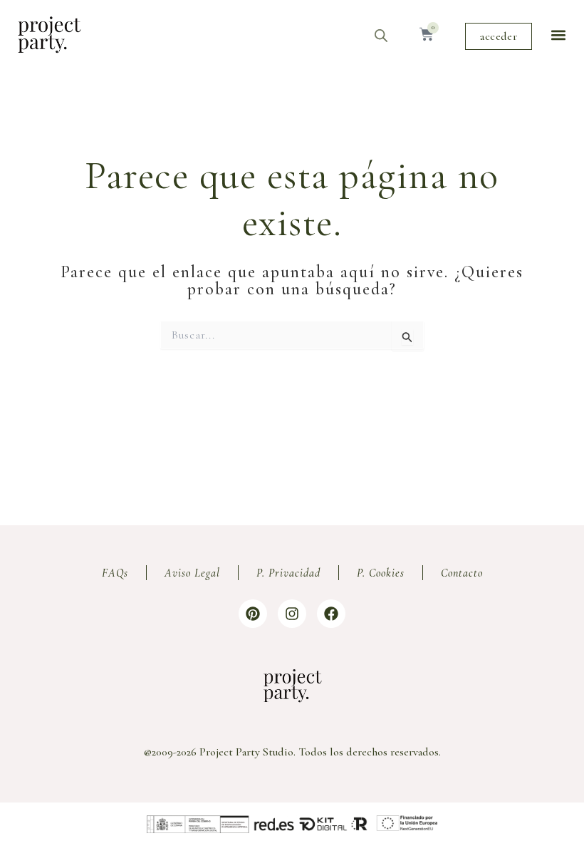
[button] (558, 34)
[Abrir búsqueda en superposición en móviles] (381, 35)
